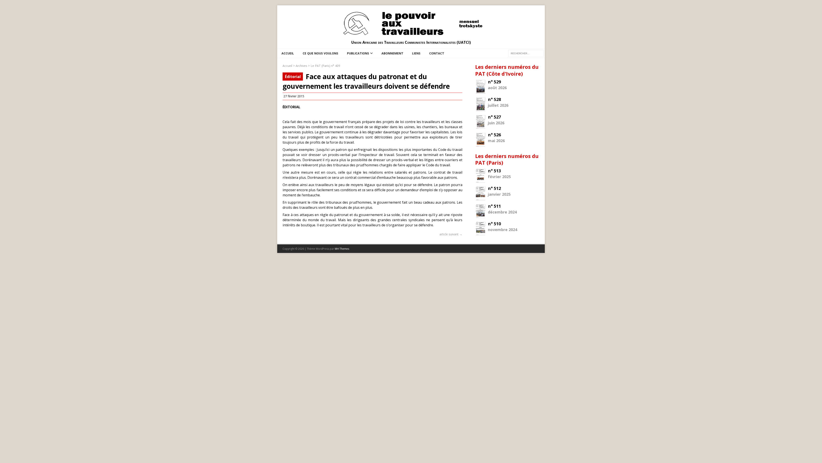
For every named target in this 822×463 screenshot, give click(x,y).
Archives (301, 66)
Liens (416, 53)
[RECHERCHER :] (526, 53)
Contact (436, 53)
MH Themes (342, 249)
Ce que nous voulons (320, 53)
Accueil (287, 53)
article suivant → (450, 234)
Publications (358, 53)
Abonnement (392, 53)
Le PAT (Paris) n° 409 (325, 66)
